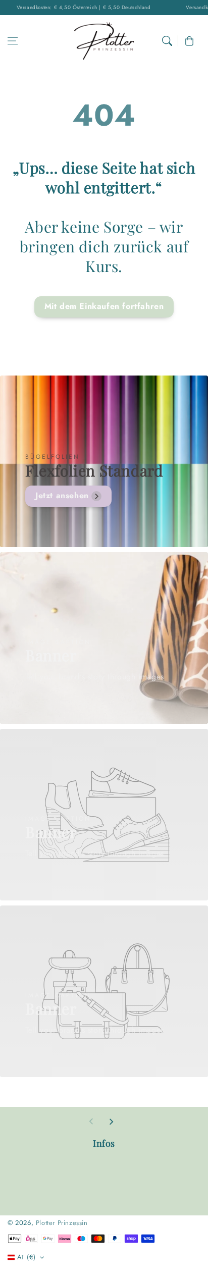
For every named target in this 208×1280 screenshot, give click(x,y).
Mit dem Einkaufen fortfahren (104, 306)
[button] (13, 41)
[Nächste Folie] (111, 1121)
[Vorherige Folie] (91, 1121)
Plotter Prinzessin (62, 1223)
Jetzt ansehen (62, 495)
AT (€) (26, 1257)
